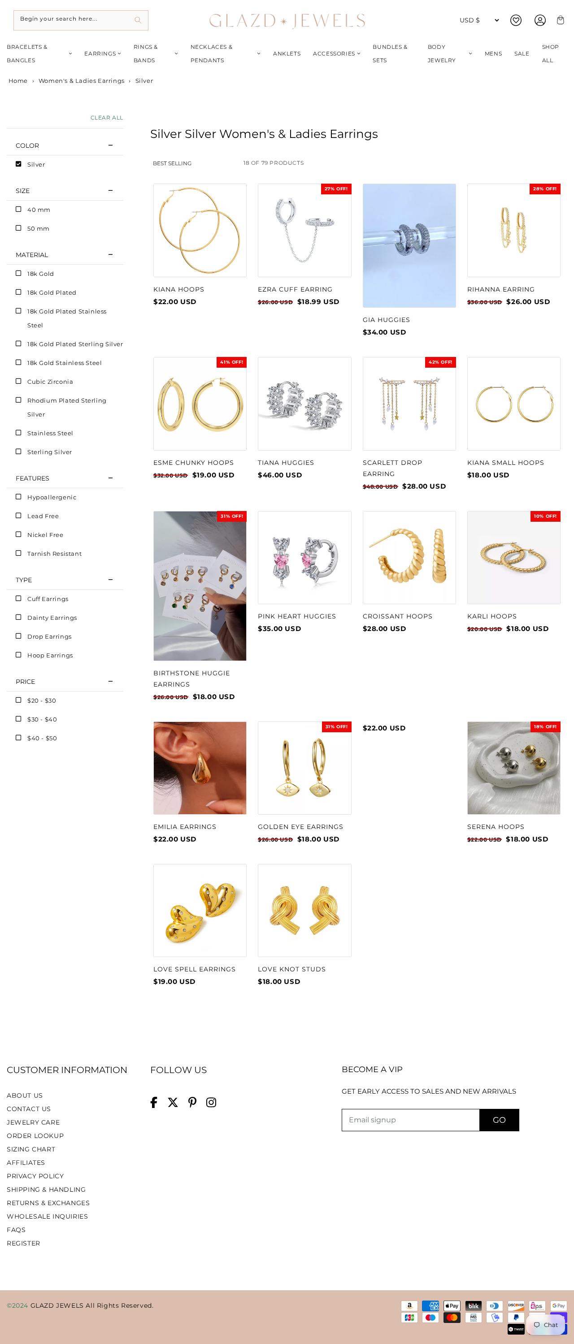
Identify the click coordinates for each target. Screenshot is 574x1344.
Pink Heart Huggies (297, 616)
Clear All (107, 117)
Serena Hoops (496, 827)
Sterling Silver (49, 451)
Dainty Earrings (52, 617)
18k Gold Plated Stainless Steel (67, 318)
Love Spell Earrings (194, 969)
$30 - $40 (42, 719)
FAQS (16, 1230)
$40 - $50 (42, 738)
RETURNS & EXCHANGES (48, 1203)
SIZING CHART (31, 1149)
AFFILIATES (26, 1163)
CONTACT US (29, 1109)
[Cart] (559, 20)
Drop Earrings (49, 636)
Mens (493, 53)
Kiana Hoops (178, 289)
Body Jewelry (442, 53)
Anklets (286, 53)
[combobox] (80, 20)
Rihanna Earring (501, 289)
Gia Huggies (386, 320)
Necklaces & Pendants (212, 53)
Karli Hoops (492, 616)
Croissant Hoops (398, 616)
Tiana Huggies (286, 463)
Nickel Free (45, 534)
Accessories (334, 53)
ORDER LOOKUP (35, 1136)
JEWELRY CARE (33, 1122)
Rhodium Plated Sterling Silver (67, 407)
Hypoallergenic (51, 497)
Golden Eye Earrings (301, 827)
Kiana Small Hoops (505, 463)
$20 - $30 (41, 700)
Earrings (100, 53)
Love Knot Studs (292, 969)
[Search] (138, 20)
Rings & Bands (146, 53)
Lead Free (43, 516)
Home (17, 80)
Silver (36, 164)
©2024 (18, 1305)
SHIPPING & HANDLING (46, 1189)
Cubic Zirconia (50, 381)
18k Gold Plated (52, 292)
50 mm (38, 228)
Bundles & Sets (390, 53)
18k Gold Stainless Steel (64, 362)
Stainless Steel (50, 433)
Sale (521, 53)
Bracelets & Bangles (27, 53)
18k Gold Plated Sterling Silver (75, 344)
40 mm (39, 209)
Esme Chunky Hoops (193, 463)
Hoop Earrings (50, 655)
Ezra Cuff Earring (295, 289)
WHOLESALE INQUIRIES (47, 1216)
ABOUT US (25, 1095)
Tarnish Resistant (54, 553)
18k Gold (40, 273)
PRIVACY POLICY (35, 1176)
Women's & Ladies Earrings (82, 80)
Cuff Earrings (48, 598)
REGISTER (23, 1243)
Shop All (550, 53)
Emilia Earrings (185, 827)
